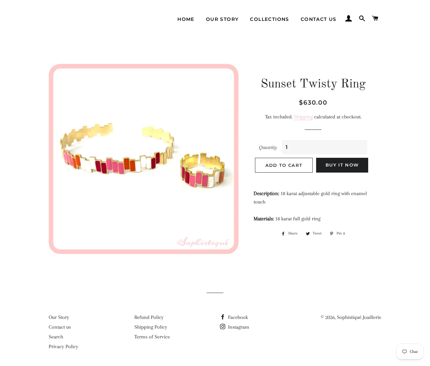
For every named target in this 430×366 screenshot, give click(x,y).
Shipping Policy (150, 327)
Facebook (237, 317)
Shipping (303, 117)
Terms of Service (152, 337)
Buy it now (342, 165)
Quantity (268, 147)
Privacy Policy (63, 346)
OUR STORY (222, 19)
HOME (186, 19)
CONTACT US (319, 19)
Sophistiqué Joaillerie (359, 317)
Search (56, 337)
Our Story (59, 317)
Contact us (60, 327)
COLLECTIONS (269, 19)
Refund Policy (149, 317)
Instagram (238, 327)
